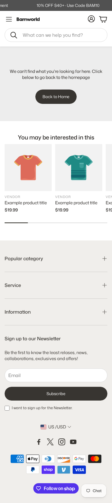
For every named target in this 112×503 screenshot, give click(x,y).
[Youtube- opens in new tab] (73, 441)
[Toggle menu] (9, 19)
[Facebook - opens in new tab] (38, 441)
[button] (56, 35)
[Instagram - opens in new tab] (61, 441)
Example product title (26, 203)
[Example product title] (28, 167)
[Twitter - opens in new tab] (50, 441)
